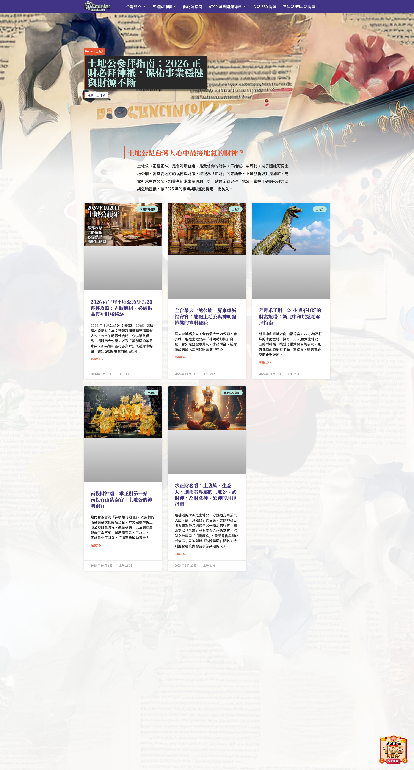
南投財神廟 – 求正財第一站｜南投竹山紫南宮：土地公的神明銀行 (121, 499)
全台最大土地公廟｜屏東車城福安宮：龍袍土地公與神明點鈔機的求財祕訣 (205, 316)
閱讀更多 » (97, 359)
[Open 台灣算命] (144, 6)
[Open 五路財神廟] (174, 6)
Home (89, 51)
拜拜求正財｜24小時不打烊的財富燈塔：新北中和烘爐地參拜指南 (290, 316)
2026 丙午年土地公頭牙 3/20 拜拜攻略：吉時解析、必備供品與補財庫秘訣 (121, 307)
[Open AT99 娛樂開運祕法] (244, 6)
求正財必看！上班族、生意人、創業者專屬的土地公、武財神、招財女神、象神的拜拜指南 (205, 494)
